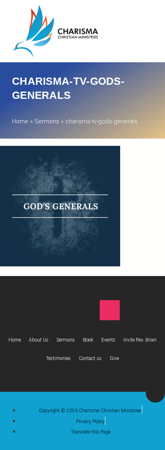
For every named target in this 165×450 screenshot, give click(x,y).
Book (88, 340)
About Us (38, 340)
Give (114, 358)
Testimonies (58, 358)
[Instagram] (110, 310)
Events (108, 340)
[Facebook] (55, 310)
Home (20, 121)
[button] (134, 29)
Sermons (46, 121)
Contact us (90, 358)
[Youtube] (82, 310)
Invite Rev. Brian (140, 340)
